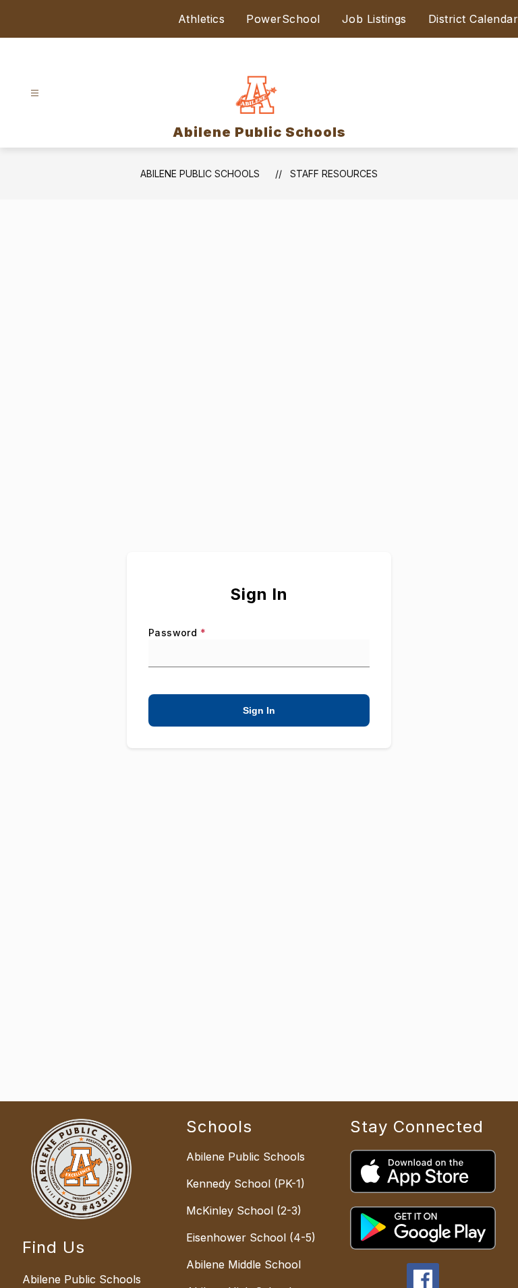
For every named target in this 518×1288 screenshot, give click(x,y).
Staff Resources (334, 173)
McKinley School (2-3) (243, 1210)
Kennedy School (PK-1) (245, 1183)
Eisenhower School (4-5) (251, 1237)
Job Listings (374, 19)
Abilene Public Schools (200, 173)
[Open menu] (34, 93)
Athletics (201, 19)
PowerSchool (283, 19)
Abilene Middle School (243, 1264)
